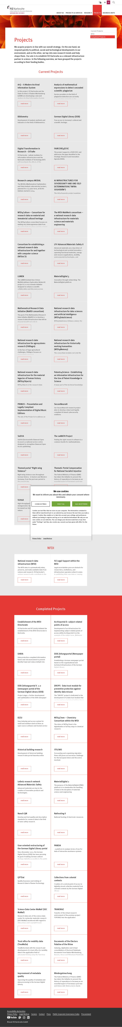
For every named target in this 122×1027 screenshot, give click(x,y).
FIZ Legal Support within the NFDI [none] (67, 562)
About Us (60, 13)
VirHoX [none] (21, 499)
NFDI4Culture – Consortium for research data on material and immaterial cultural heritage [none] (31, 215)
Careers (34, 1014)
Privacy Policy (36, 538)
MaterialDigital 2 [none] (61, 781)
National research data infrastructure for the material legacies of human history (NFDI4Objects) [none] (31, 377)
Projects (97, 13)
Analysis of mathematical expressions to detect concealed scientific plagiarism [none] (68, 87)
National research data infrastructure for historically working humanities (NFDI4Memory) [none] (67, 345)
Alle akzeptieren (81, 504)
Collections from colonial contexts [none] (65, 879)
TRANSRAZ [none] (59, 909)
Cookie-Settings (40, 504)
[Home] (19, 10)
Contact (42, 1014)
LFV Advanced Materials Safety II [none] (68, 244)
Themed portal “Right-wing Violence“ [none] (30, 469)
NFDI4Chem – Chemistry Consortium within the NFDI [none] (66, 719)
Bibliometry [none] (23, 116)
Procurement (86, 1014)
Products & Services (74, 13)
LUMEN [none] (21, 276)
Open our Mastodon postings (20, 1017)
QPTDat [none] (21, 877)
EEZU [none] (20, 717)
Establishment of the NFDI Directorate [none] (29, 623)
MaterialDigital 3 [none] (61, 276)
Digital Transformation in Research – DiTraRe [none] (29, 150)
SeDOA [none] (21, 436)
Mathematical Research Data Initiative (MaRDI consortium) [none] (31, 310)
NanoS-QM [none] (22, 813)
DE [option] (105, 2)
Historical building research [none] (30, 749)
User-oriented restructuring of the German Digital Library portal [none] (32, 847)
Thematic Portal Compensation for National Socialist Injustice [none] (68, 469)
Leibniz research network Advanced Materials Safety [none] (30, 783)
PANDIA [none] (57, 845)
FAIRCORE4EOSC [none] (61, 148)
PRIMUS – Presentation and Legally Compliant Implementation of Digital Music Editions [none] (32, 408)
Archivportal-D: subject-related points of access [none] (68, 623)
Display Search (114, 2)
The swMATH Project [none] (63, 436)
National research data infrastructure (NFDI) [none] (28, 562)
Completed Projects (98, 36)
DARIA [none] (20, 653)
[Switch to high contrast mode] (100, 2)
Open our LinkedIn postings (28, 1017)
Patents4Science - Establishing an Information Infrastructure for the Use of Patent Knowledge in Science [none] (68, 377)
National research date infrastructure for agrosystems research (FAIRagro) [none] (31, 343)
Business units (109, 13)
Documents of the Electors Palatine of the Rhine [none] (66, 943)
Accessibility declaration (16, 1011)
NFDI (92, 34)
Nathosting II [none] (60, 813)
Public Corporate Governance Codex (66, 1014)
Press (49, 1014)
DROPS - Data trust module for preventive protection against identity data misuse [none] (67, 688)
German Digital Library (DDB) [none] (67, 116)
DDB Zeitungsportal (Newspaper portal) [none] (68, 655)
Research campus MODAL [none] (29, 180)
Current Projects (97, 31)
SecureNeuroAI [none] (60, 404)
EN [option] (108, 2)
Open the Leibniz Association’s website (108, 1016)
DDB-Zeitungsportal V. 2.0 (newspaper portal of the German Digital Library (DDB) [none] (31, 688)
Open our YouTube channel (12, 1017)
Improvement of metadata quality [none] (29, 975)
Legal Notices (47, 538)
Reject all (61, 504)
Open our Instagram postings (24, 1017)
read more (24, 103)
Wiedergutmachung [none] (63, 973)
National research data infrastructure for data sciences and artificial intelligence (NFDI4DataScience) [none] (68, 313)
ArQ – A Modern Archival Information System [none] (29, 86)
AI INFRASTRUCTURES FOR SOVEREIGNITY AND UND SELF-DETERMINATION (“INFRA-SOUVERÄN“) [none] (68, 185)
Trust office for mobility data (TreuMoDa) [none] (30, 943)
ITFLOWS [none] (58, 749)
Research (88, 13)
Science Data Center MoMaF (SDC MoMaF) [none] (32, 911)
